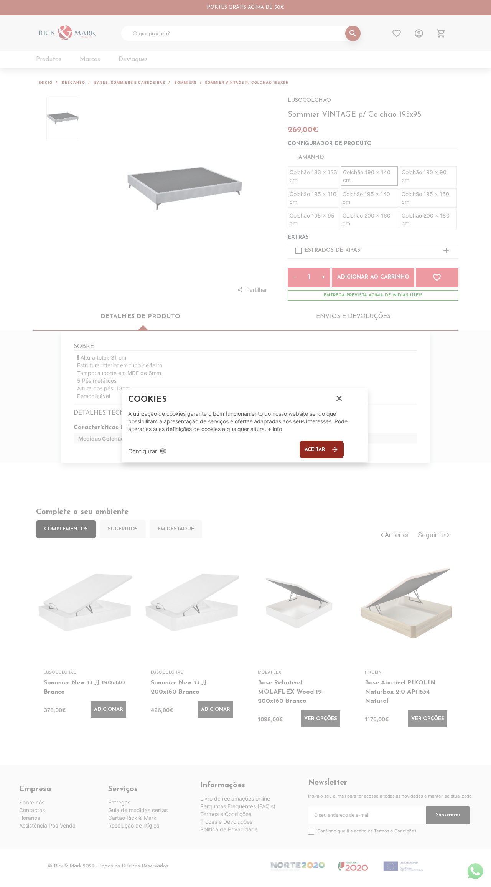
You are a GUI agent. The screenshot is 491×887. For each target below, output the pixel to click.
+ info (275, 429)
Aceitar (322, 449)
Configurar (147, 451)
